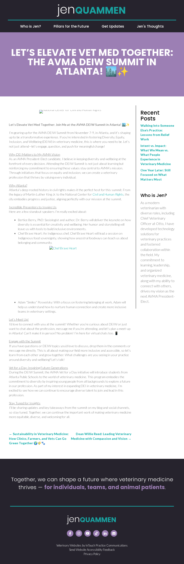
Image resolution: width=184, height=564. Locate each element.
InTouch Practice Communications (107, 545)
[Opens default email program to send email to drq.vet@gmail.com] (114, 533)
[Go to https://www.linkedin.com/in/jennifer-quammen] (105, 533)
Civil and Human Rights (108, 194)
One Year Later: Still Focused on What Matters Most (155, 174)
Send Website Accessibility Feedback (92, 549)
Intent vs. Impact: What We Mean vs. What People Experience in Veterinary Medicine (155, 155)
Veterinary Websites (68, 545)
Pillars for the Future (71, 26)
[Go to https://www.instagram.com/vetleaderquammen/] (79, 533)
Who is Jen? (30, 26)
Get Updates (113, 26)
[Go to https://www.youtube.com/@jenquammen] (87, 533)
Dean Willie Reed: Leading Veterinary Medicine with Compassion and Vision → (101, 436)
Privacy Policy (92, 554)
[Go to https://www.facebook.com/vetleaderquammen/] (70, 533)
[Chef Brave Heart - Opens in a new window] (74, 271)
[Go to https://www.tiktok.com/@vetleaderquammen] (96, 533)
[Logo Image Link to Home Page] (92, 10)
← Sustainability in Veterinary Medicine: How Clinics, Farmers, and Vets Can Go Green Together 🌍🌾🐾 (39, 438)
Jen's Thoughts (150, 26)
